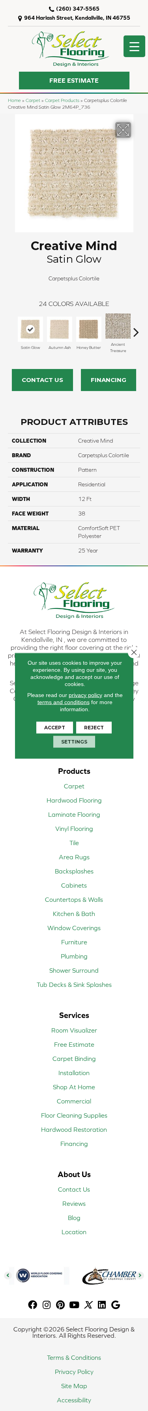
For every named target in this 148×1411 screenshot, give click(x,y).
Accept (54, 727)
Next (136, 328)
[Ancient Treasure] (118, 326)
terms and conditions (63, 702)
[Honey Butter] (88, 329)
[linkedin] (102, 1305)
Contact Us (42, 380)
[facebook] (32, 1305)
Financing (108, 380)
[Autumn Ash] (59, 329)
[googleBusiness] (115, 1305)
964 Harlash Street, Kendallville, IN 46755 (77, 18)
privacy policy (85, 695)
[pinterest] (60, 1305)
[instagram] (47, 1305)
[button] (74, 80)
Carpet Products (62, 100)
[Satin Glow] (30, 329)
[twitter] (87, 1305)
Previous (12, 328)
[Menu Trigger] (134, 46)
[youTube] (74, 1305)
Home (14, 100)
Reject (94, 727)
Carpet (33, 100)
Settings (74, 741)
